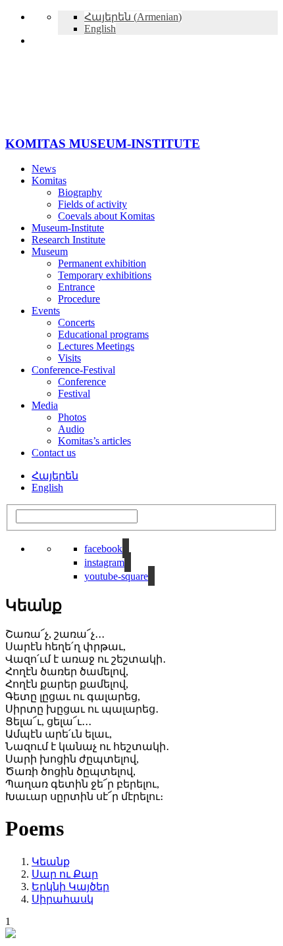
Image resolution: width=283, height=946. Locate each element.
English (47, 487)
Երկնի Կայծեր (70, 886)
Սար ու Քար (65, 874)
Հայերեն (55, 475)
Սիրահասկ (62, 899)
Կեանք (51, 861)
